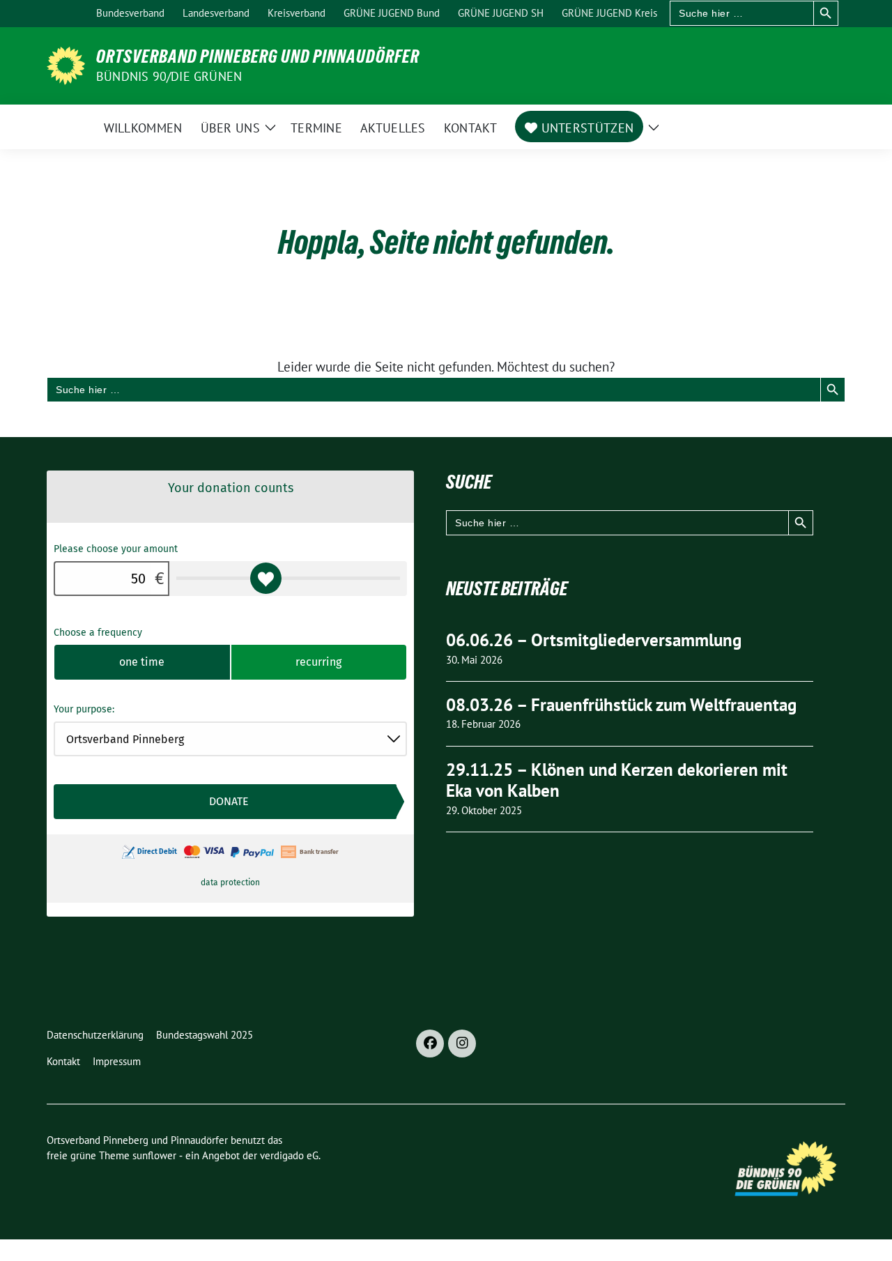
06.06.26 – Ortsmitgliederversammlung (593, 640)
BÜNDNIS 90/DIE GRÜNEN (169, 76)
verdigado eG (289, 1155)
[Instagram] (462, 1043)
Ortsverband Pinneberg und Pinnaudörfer (258, 56)
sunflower (154, 1155)
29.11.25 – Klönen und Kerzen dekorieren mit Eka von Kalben (616, 780)
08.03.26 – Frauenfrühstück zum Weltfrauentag (621, 705)
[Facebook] (430, 1043)
